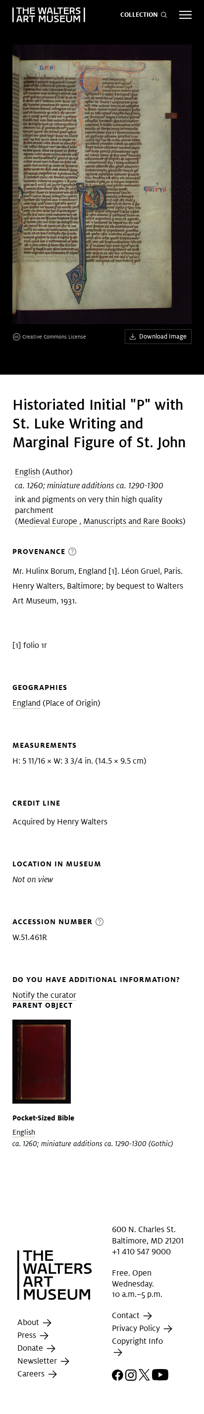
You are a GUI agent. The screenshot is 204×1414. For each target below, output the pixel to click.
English (27, 472)
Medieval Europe (48, 521)
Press (27, 1335)
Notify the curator (44, 995)
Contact (127, 1315)
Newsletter (38, 1361)
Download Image (163, 336)
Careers (32, 1374)
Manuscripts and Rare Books (133, 521)
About (29, 1323)
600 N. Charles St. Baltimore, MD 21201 (148, 1234)
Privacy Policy (137, 1328)
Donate (31, 1348)
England (26, 703)
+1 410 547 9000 (141, 1251)
